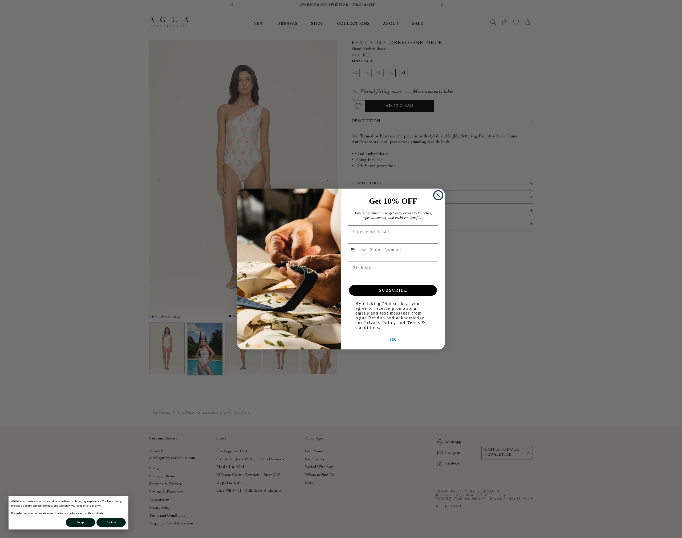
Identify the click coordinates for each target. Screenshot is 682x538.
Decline (111, 522)
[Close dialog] (438, 195)
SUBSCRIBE (393, 290)
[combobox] (357, 250)
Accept (80, 522)
